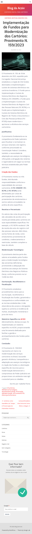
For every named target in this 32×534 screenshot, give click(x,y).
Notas (3, 436)
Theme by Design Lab (24, 530)
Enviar (7, 514)
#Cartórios (11, 388)
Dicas (3, 432)
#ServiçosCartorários (9, 395)
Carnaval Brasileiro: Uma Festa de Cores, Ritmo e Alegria (23, 403)
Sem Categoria (6, 448)
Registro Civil (22, 18)
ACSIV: (23, 319)
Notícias (15, 18)
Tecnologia (5, 452)
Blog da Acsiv (16, 8)
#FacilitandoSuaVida (8, 392)
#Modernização (7, 393)
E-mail (6, 506)
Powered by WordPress (8, 530)
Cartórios (8, 18)
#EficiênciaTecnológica (9, 390)
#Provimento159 (18, 393)
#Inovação (19, 392)
